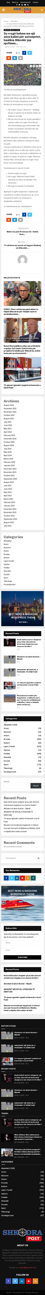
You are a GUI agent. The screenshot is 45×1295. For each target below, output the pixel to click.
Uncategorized (9, 584)
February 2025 (9, 435)
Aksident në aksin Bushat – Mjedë (17, 809)
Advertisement (25, 2)
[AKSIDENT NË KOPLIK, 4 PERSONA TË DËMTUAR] (10, 672)
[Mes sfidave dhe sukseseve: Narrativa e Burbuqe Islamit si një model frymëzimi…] (7, 1138)
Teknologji (8, 581)
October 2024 (9, 442)
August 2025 (9, 419)
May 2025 (8, 429)
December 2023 (10, 469)
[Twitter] (15, 1281)
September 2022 (10, 519)
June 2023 (8, 489)
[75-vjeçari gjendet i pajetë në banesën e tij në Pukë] (10, 685)
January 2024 (9, 465)
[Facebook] (8, 1281)
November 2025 (10, 412)
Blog (8, 2)
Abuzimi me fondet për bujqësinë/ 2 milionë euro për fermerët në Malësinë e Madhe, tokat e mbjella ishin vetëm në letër (22, 828)
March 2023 (8, 499)
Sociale (7, 574)
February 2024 (9, 462)
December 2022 (10, 509)
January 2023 (9, 506)
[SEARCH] (38, 858)
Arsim (6, 544)
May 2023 (8, 492)
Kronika (7, 554)
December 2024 (10, 439)
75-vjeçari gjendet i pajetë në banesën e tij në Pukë (29, 684)
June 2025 (8, 425)
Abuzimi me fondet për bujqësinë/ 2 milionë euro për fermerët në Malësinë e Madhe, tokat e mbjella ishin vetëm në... (28, 700)
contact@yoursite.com (27, 1268)
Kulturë (6, 558)
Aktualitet (7, 30)
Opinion (7, 564)
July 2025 (7, 422)
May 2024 (8, 452)
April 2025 (8, 432)
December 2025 (10, 409)
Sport (6, 578)
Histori (6, 551)
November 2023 (10, 472)
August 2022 (9, 522)
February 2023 (9, 502)
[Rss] (35, 1281)
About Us (15, 2)
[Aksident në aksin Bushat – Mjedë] (10, 660)
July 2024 (7, 449)
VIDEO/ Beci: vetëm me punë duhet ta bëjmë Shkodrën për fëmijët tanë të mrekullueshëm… (21, 311)
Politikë (7, 568)
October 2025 (9, 415)
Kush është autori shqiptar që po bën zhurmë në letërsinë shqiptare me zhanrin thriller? (29, 643)
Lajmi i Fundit (15, 30)
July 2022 (7, 526)
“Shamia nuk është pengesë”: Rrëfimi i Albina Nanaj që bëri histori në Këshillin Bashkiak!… (27, 1151)
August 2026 (9, 405)
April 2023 (8, 496)
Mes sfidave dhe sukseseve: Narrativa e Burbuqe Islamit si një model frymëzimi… (28, 1137)
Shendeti (7, 571)
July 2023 (7, 486)
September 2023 (10, 479)
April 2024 (8, 455)
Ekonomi (7, 548)
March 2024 (8, 459)
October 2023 (9, 476)
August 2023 (9, 482)
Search (6, 782)
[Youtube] (28, 1281)
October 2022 (9, 516)
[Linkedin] (22, 1281)
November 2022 (10, 512)
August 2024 (9, 445)
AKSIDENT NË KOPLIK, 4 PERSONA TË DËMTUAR (27, 671)
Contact (35, 2)
